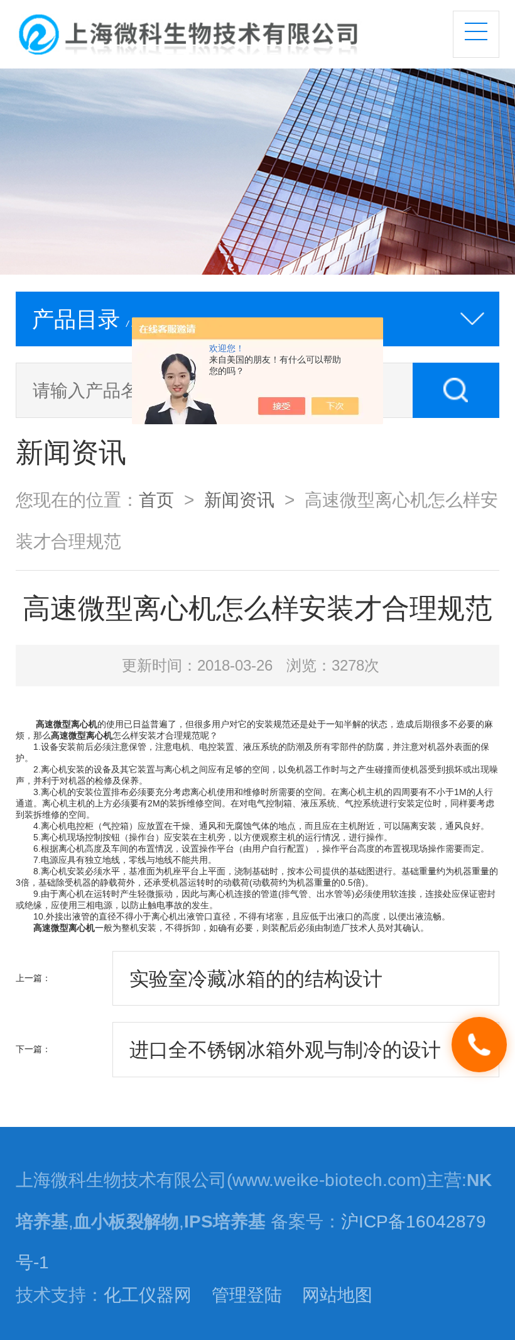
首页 (156, 500)
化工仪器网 (148, 1295)
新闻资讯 (239, 500)
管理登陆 (247, 1295)
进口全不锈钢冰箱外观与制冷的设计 (285, 1049)
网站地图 (337, 1295)
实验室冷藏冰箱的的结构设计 (255, 978)
